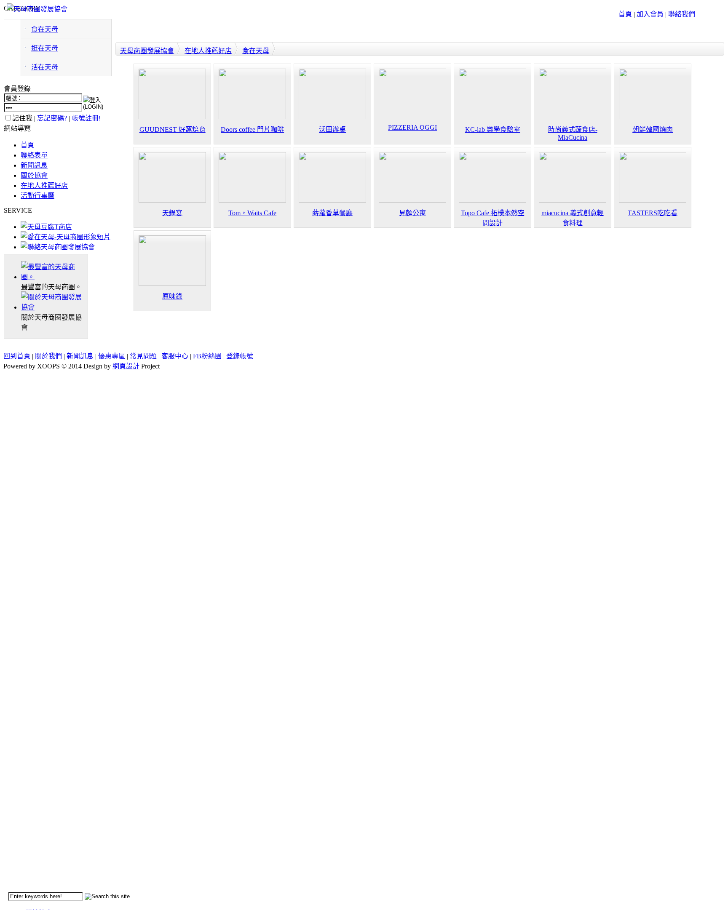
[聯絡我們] (58, 247)
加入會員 (650, 14)
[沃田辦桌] (332, 116)
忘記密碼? (52, 118)
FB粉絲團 (207, 356)
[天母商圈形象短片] (65, 236)
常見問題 (143, 356)
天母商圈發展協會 (147, 50)
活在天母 (44, 67)
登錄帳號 (239, 356)
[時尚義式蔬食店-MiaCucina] (572, 116)
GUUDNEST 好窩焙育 (172, 129)
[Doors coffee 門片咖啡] (252, 116)
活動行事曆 (37, 195)
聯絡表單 (34, 155)
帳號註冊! (86, 118)
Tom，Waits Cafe (252, 212)
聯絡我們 (681, 14)
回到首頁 (16, 356)
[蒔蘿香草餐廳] (332, 200)
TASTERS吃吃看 (652, 212)
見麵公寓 (412, 212)
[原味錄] (172, 283)
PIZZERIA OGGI (412, 127)
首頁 (625, 14)
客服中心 (174, 356)
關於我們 (48, 356)
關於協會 (34, 175)
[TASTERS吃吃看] (652, 200)
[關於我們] (54, 307)
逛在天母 (44, 48)
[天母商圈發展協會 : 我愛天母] (37, 9)
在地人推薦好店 (44, 185)
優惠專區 (111, 356)
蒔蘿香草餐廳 (332, 212)
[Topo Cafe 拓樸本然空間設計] (492, 200)
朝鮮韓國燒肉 (652, 129)
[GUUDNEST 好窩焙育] (172, 116)
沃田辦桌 (332, 129)
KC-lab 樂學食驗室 (492, 129)
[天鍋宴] (172, 200)
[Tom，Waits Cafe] (252, 200)
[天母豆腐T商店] (46, 226)
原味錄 (172, 296)
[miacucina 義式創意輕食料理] (572, 200)
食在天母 (44, 29)
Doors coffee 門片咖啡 (252, 129)
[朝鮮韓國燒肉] (652, 116)
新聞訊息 (34, 165)
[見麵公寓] (412, 200)
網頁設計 (125, 366)
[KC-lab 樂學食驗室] (492, 116)
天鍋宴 (172, 212)
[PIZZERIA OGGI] (412, 116)
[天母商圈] (54, 276)
